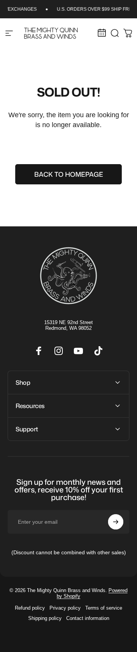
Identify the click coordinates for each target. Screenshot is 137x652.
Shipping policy (45, 618)
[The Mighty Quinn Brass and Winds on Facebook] (38, 350)
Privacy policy (65, 608)
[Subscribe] (115, 521)
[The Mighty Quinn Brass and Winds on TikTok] (98, 350)
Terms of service (103, 608)
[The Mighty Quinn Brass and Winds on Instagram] (58, 350)
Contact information (87, 618)
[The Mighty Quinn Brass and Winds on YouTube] (78, 350)
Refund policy (30, 608)
